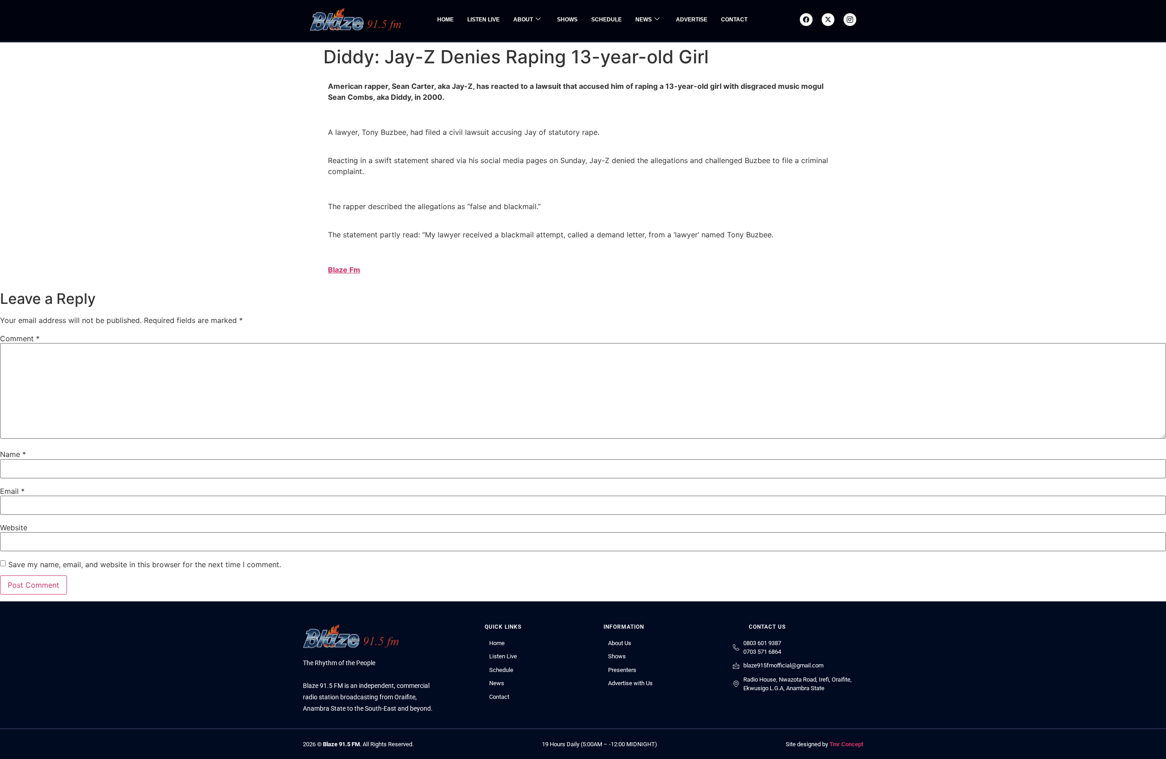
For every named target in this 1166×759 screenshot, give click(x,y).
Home (445, 19)
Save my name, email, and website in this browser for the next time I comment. (144, 564)
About (523, 19)
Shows (567, 19)
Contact (734, 19)
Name (13, 454)
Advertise (691, 19)
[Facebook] (806, 19)
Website (13, 527)
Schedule (606, 19)
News (643, 19)
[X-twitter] (828, 19)
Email (12, 491)
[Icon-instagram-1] (850, 19)
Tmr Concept (846, 744)
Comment (20, 338)
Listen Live (483, 19)
